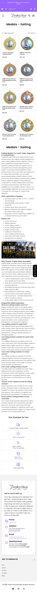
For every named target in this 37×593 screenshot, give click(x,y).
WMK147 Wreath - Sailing (25, 53)
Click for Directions (14, 531)
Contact (4, 573)
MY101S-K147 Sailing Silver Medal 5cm (9, 135)
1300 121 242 (12, 9)
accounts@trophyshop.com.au (18, 538)
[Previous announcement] (3, 3)
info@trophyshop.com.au (16, 537)
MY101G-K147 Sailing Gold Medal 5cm (26, 135)
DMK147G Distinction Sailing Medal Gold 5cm (9, 108)
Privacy (4, 570)
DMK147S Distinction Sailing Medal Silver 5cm (26, 80)
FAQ (3, 565)
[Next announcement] (33, 3)
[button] (3, 15)
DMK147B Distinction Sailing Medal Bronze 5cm (9, 80)
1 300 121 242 (12, 522)
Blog (3, 576)
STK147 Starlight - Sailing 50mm (8, 53)
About (4, 568)
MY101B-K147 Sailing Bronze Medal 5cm (26, 107)
